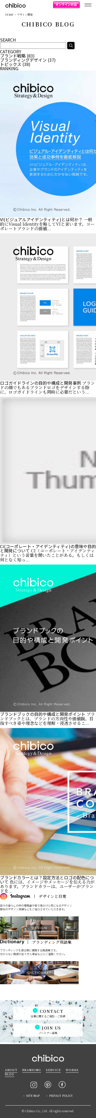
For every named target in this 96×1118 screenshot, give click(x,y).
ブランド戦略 (13, 55)
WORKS (72, 1070)
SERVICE (53, 1070)
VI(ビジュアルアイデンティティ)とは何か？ (41, 219)
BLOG (9, 1074)
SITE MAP (33, 1096)
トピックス (10, 64)
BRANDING (31, 1070)
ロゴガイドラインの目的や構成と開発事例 (40, 383)
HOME (9, 14)
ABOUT (11, 1070)
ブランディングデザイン (23, 60)
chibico (15, 5)
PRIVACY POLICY (61, 1096)
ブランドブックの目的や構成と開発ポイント (42, 714)
